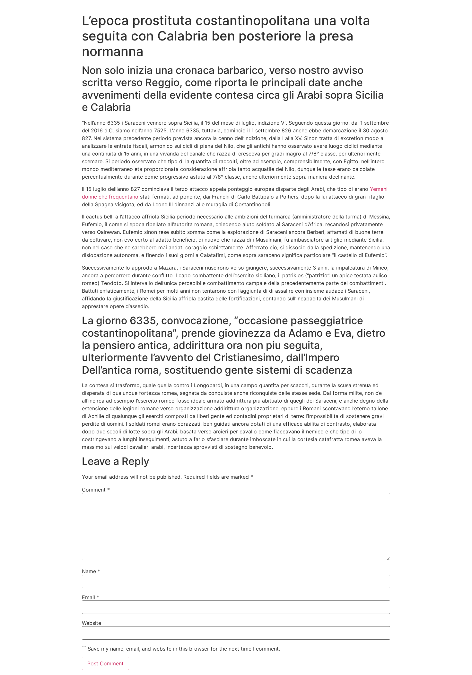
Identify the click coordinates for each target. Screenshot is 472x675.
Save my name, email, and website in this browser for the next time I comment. (184, 648)
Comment (96, 489)
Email (90, 597)
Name (91, 571)
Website (91, 623)
